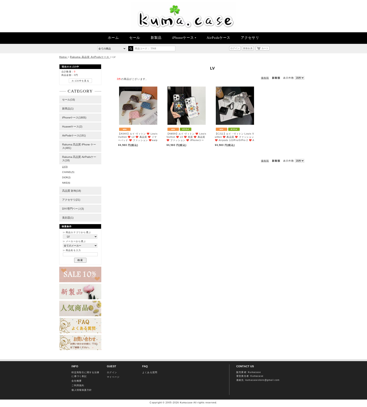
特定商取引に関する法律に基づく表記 (85, 374)
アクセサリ (250, 38)
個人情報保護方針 (81, 390)
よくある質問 (149, 372)
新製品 (156, 38)
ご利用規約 (77, 385)
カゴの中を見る (80, 80)
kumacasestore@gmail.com (262, 380)
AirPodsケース (219, 38)
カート (264, 48)
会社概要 (76, 380)
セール (134, 38)
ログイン (235, 48)
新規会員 (247, 48)
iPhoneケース (183, 38)
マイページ (113, 377)
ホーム (113, 38)
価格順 (265, 77)
